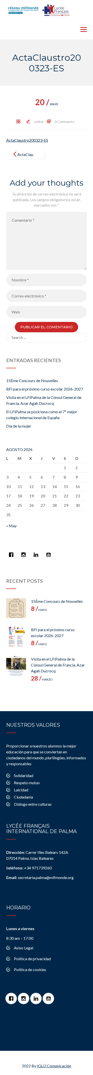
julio (46, 104)
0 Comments (64, 121)
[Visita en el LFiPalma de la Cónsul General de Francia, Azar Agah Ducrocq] (16, 666)
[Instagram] (25, 552)
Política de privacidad (32, 958)
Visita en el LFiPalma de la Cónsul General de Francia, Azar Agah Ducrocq (58, 665)
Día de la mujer (18, 426)
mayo (39, 610)
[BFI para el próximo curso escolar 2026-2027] (16, 636)
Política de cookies (30, 969)
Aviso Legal (23, 947)
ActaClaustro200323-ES (27, 140)
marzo (42, 679)
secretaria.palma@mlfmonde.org (40, 877)
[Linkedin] (37, 552)
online (39, 121)
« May (11, 525)
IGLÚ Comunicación (54, 1065)
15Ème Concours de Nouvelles (32, 380)
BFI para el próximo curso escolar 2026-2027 (44, 389)
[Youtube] (49, 552)
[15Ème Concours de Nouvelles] (16, 608)
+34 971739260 (29, 867)
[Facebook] (12, 552)
